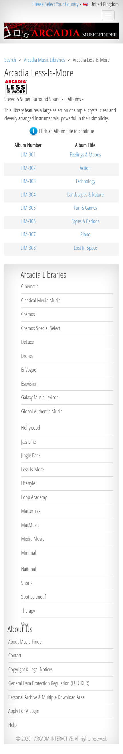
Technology (85, 181)
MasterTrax (30, 511)
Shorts (26, 583)
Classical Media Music (40, 300)
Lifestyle (28, 483)
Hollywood (30, 427)
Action (85, 168)
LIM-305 (28, 207)
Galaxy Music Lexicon (40, 397)
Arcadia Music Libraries (44, 60)
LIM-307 (28, 234)
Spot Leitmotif (33, 596)
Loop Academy (34, 497)
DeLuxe (27, 342)
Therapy (28, 610)
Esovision (29, 383)
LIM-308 (28, 247)
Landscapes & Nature (85, 194)
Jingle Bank (31, 455)
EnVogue (28, 369)
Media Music (32, 538)
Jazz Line (28, 441)
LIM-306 (28, 221)
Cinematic (29, 286)
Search (10, 60)
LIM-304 (28, 194)
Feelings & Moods (85, 154)
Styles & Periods (85, 221)
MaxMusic (30, 525)
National (28, 569)
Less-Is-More (32, 469)
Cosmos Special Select (40, 328)
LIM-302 (28, 168)
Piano (85, 234)
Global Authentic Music (41, 411)
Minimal (28, 552)
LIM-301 (28, 154)
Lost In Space (85, 247)
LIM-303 (28, 181)
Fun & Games (85, 207)
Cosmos (28, 314)
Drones (27, 356)
